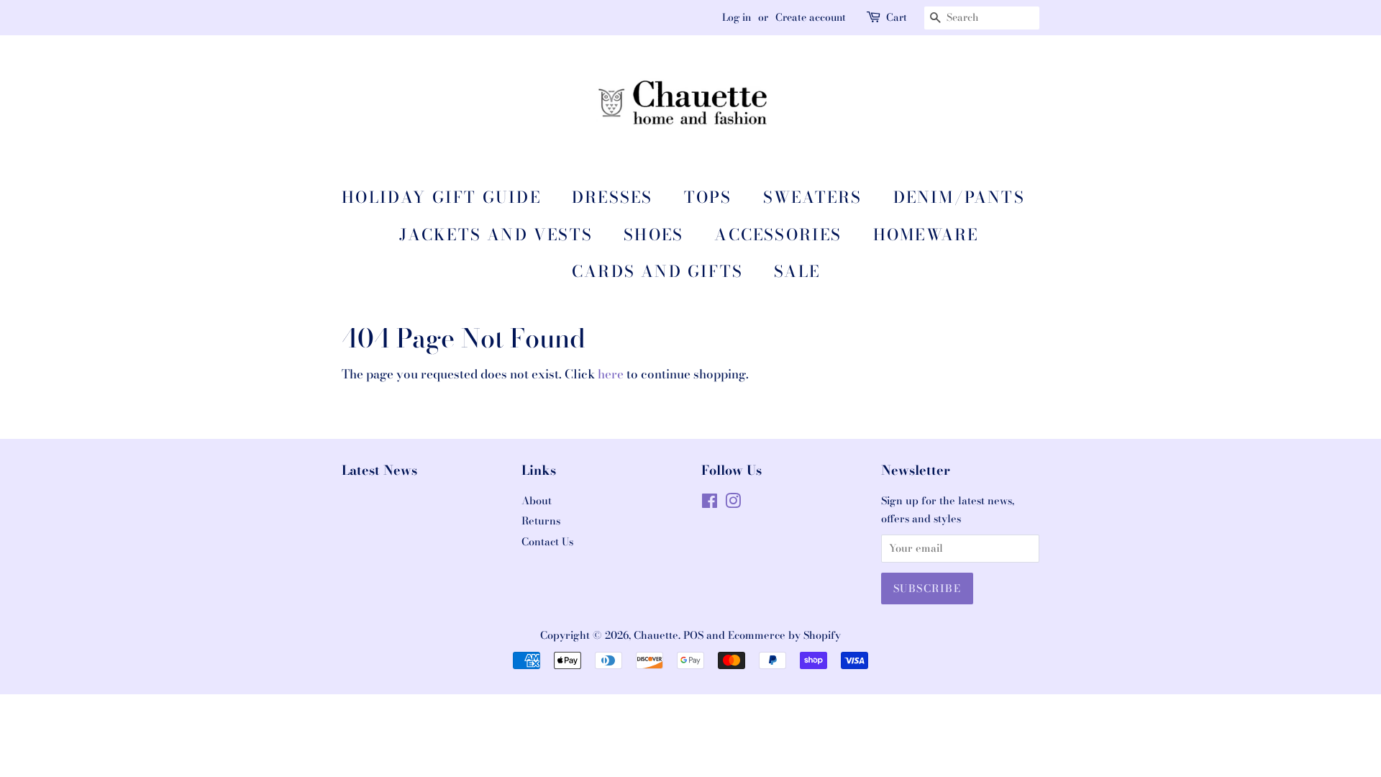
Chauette (656, 635)
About (536, 501)
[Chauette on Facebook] (709, 504)
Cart (896, 17)
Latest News (379, 470)
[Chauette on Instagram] (733, 504)
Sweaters (812, 197)
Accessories (778, 234)
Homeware (926, 234)
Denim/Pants (959, 197)
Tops (708, 197)
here (611, 374)
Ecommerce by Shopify (784, 635)
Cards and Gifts (657, 271)
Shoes (653, 234)
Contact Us (547, 542)
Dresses (612, 197)
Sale (797, 271)
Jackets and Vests (496, 234)
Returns (540, 521)
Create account (810, 17)
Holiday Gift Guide (441, 197)
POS (693, 635)
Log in (736, 17)
